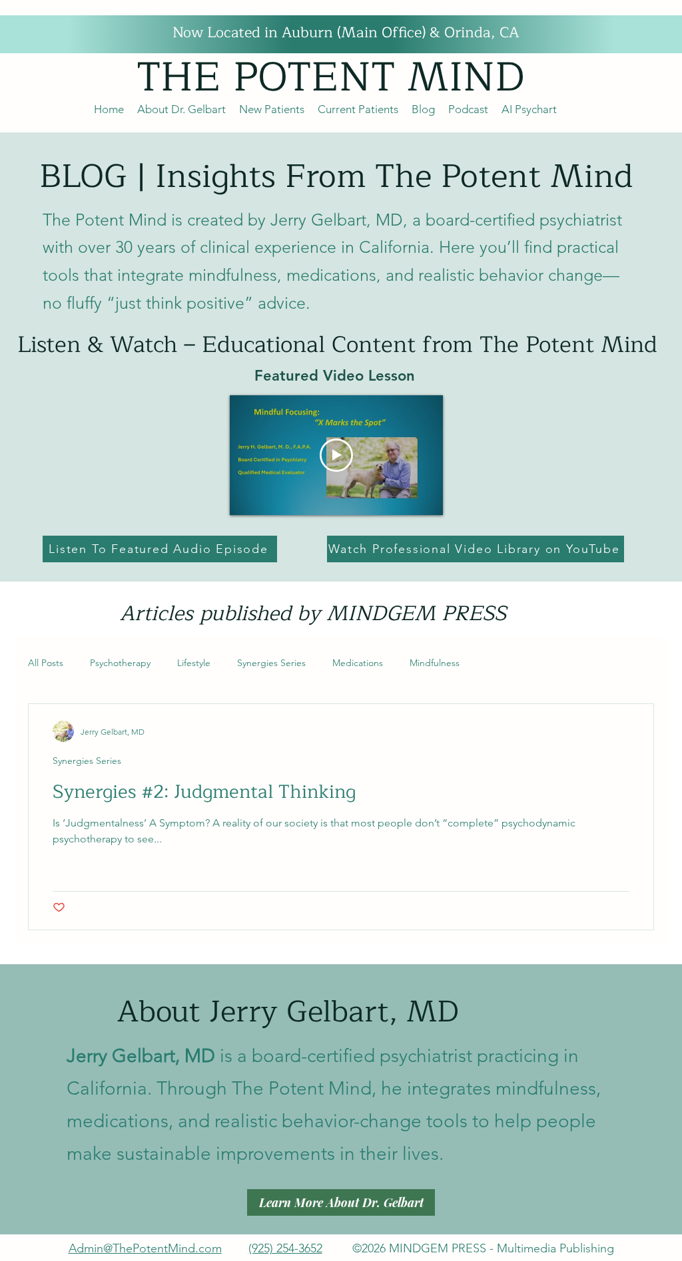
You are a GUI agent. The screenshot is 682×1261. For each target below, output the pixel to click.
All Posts (45, 663)
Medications (357, 663)
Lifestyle (193, 663)
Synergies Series (271, 663)
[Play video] (336, 455)
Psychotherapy (120, 663)
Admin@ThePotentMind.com (145, 1248)
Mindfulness (435, 663)
